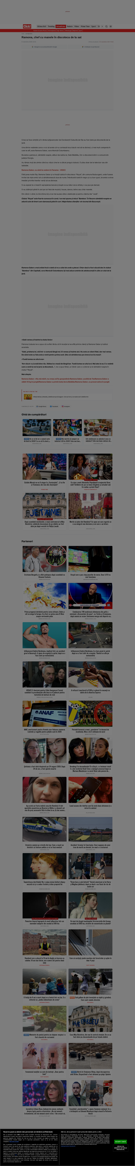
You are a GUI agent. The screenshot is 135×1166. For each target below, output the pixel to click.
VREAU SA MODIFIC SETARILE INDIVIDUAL (120, 1148)
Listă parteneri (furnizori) (68, 1146)
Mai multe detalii (14, 1141)
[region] (67, 1147)
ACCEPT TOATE (120, 1142)
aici (16, 1154)
